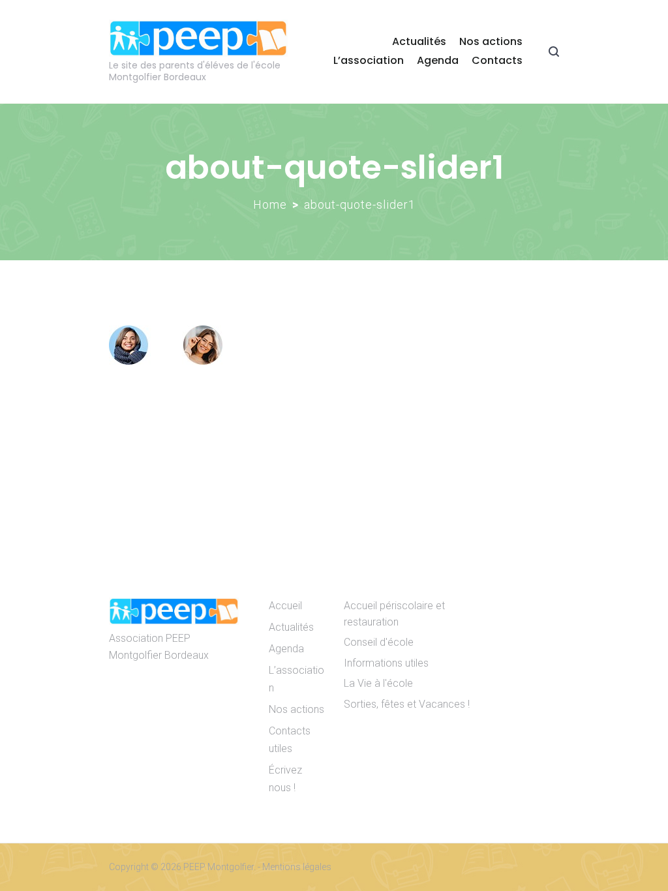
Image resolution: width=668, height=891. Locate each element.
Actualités (419, 41)
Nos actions (491, 41)
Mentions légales (296, 867)
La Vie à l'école (378, 683)
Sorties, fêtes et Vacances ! (407, 704)
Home (270, 204)
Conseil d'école (379, 642)
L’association (368, 60)
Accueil (285, 605)
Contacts (497, 60)
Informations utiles (386, 663)
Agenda (438, 60)
